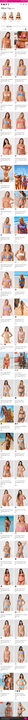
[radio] (1, 49)
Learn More (7, 718)
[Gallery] (7, 39)
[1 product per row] (23, 29)
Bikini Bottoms (16, 26)
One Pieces (24, 26)
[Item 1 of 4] (7, 279)
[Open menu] (26, 4)
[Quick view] (12, 46)
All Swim (3, 26)
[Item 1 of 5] (7, 39)
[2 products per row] (25, 29)
